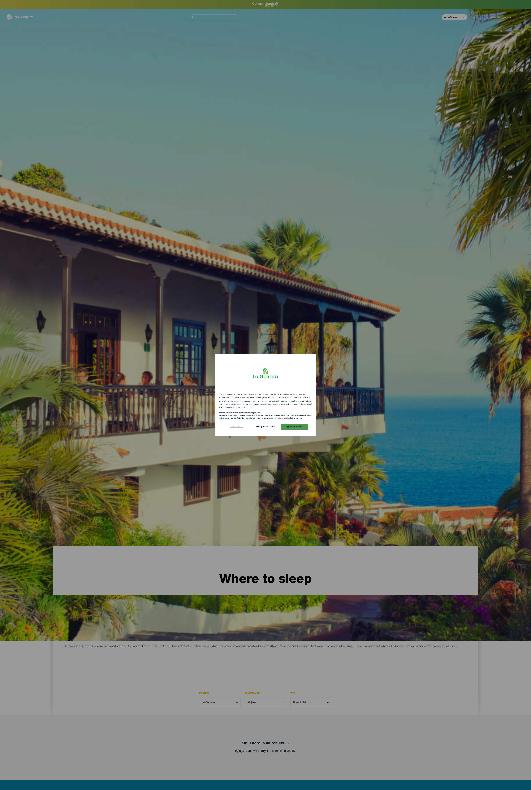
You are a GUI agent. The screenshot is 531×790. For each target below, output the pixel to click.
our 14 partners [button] (251, 395)
